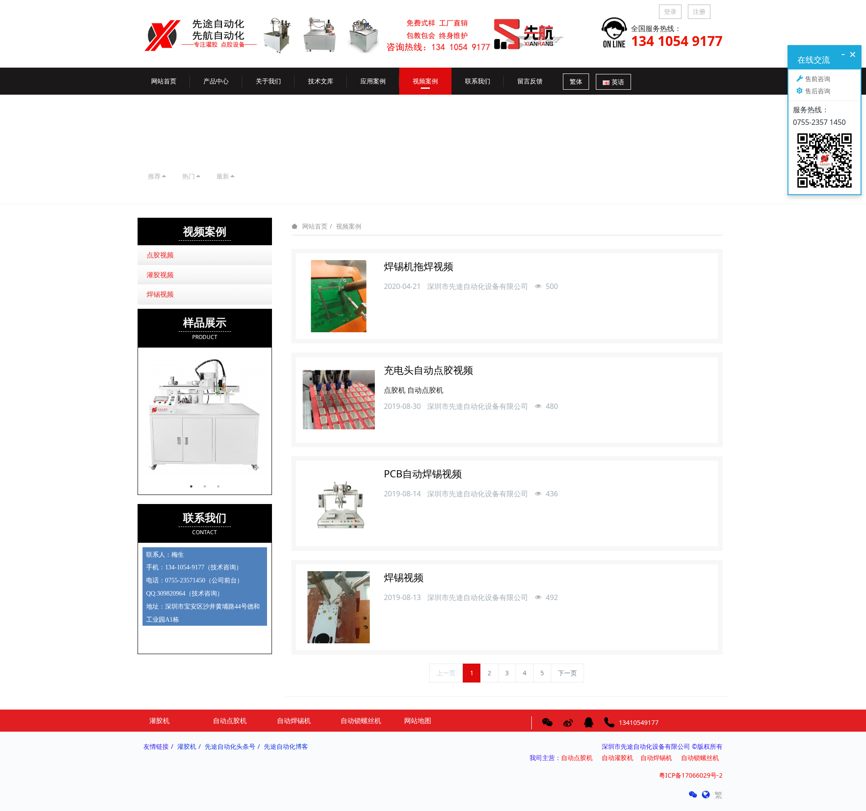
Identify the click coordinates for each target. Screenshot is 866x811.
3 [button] (218, 486)
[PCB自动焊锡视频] (339, 503)
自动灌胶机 (617, 757)
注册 (699, 11)
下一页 (567, 673)
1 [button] (191, 486)
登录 (670, 11)
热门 (188, 176)
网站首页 (163, 81)
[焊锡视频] (339, 607)
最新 (222, 176)
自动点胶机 (577, 757)
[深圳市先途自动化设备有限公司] (360, 27)
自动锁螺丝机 (702, 757)
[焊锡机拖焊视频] (339, 296)
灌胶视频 (160, 274)
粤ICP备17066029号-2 (691, 775)
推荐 (154, 176)
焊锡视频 (160, 293)
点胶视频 (160, 254)
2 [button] (204, 486)
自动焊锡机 (656, 757)
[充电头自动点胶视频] (339, 400)
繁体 (576, 81)
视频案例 (348, 226)
